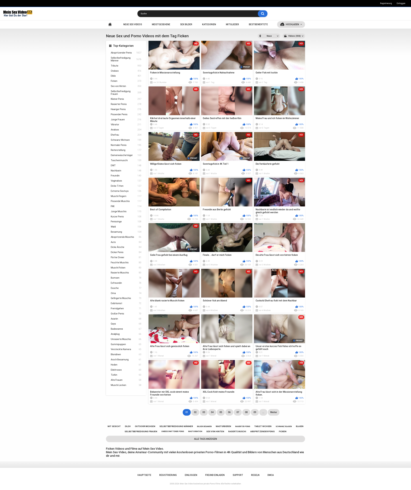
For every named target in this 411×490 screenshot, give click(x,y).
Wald (126, 226)
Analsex (126, 129)
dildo (128, 426)
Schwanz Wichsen (126, 140)
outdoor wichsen (145, 426)
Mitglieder (232, 24)
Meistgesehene (161, 24)
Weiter (273, 412)
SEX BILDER (186, 24)
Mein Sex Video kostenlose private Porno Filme (200, 484)
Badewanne (126, 329)
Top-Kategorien (123, 45)
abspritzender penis (262, 431)
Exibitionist (126, 303)
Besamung (126, 232)
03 (203, 412)
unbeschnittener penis (172, 431)
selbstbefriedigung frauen (141, 431)
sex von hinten (215, 431)
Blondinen (126, 354)
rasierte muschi (237, 431)
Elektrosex (126, 370)
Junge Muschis (126, 211)
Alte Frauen (126, 380)
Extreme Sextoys (126, 191)
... (263, 412)
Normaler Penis (126, 145)
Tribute (126, 65)
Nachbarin (126, 170)
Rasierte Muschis (126, 272)
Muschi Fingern (126, 196)
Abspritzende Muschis (126, 237)
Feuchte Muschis (126, 262)
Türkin (126, 375)
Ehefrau (126, 135)
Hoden (126, 364)
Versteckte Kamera (126, 349)
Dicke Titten (126, 186)
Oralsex (126, 71)
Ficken (126, 81)
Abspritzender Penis (126, 52)
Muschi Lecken (126, 385)
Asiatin (126, 318)
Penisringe (126, 221)
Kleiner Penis (126, 99)
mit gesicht (114, 426)
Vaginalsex (126, 180)
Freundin (126, 175)
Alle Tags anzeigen (205, 439)
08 (246, 412)
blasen (299, 426)
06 (229, 412)
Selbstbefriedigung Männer (126, 59)
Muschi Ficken (126, 267)
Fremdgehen (126, 308)
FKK (126, 206)
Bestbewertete (258, 24)
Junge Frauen (126, 119)
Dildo (126, 76)
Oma (126, 293)
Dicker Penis (126, 252)
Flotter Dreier (126, 257)
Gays (126, 323)
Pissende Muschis (126, 201)
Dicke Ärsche (126, 247)
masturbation (195, 431)
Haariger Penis (126, 109)
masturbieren (223, 426)
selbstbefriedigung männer (176, 426)
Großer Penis (126, 313)
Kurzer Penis (126, 216)
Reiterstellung (126, 150)
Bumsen (126, 277)
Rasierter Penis (126, 104)
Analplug (126, 334)
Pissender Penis (126, 114)
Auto (126, 242)
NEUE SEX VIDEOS (132, 24)
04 (212, 412)
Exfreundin (126, 283)
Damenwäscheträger (126, 155)
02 (195, 412)
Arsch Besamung (126, 359)
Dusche (126, 288)
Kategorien (209, 24)
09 (255, 412)
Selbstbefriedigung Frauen (126, 92)
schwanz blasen (284, 426)
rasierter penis (242, 426)
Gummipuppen (126, 344)
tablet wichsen (262, 426)
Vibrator (126, 124)
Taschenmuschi (126, 160)
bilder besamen (204, 426)
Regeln (255, 475)
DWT (126, 165)
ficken (282, 431)
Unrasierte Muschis (126, 339)
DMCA (270, 475)
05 (220, 412)
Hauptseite (110, 24)
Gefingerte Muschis (126, 298)
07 (237, 412)
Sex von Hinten (126, 86)
